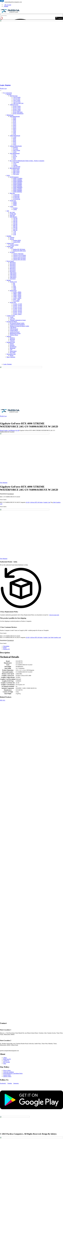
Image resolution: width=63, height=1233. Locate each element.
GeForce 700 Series (18, 253)
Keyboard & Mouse (12, 321)
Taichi (14, 152)
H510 (14, 126)
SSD (8, 211)
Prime (14, 155)
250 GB (15, 222)
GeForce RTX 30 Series (19, 258)
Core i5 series (16, 98)
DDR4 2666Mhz (17, 183)
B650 (14, 141)
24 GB (17, 430)
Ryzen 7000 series (18, 112)
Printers (12, 343)
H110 (14, 122)
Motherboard (10, 115)
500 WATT (13, 265)
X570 (14, 143)
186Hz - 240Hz (17, 293)
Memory (13, 430)
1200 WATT (13, 274)
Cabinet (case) (10, 243)
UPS (11, 349)
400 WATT (13, 262)
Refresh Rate (13, 290)
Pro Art (15, 156)
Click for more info (54, 615)
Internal (12, 239)
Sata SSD (12, 215)
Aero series (16, 162)
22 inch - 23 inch (17, 308)
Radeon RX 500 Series (19, 249)
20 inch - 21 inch (17, 307)
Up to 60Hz (16, 301)
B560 (14, 118)
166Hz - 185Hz (17, 295)
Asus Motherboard (15, 153)
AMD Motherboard (15, 135)
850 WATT (13, 271)
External (12, 237)
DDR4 (15, 203)
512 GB (15, 228)
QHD (14, 287)
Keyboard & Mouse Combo (17, 323)
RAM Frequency (14, 177)
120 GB (15, 218)
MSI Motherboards (15, 168)
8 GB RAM (16, 197)
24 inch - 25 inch (17, 309)
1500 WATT (13, 277)
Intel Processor (13, 95)
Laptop (15, 209)
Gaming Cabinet (14, 245)
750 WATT (13, 278)
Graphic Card (10, 246)
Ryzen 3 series (17, 106)
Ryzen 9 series (17, 110)
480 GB (15, 225)
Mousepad (12, 348)
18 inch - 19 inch (17, 305)
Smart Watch (13, 351)
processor (9, 94)
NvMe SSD (13, 214)
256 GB (15, 224)
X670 (14, 144)
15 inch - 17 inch (17, 304)
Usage (11, 206)
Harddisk (9, 236)
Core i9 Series (16, 101)
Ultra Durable (16, 166)
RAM (8, 175)
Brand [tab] (4, 647)
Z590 (14, 131)
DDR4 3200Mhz (17, 184)
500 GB (15, 227)
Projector (12, 345)
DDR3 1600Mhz (17, 180)
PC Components (7, 93)
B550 (14, 140)
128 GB (15, 219)
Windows (12, 338)
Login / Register (5, 85)
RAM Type (13, 200)
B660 (14, 119)
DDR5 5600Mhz (17, 190)
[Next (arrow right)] (60, 616)
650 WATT (13, 270)
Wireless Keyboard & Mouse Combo (19, 326)
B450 (14, 138)
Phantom (15, 147)
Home (1, 430)
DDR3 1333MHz (17, 178)
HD (14, 284)
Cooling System (11, 315)
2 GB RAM (16, 194)
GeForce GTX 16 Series (19, 256)
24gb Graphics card (56, 637)
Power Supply (10, 261)
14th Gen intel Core (18, 103)
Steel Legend (16, 150)
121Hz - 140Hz (17, 298)
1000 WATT (13, 273)
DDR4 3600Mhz (17, 186)
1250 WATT (13, 276)
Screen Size (13, 302)
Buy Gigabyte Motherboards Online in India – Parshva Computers (27, 160)
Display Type (13, 281)
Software (9, 336)
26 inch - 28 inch (17, 311)
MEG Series (16, 171)
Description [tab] (6, 646)
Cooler (11, 317)
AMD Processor (14, 104)
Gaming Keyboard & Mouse (17, 324)
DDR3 (15, 202)
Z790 (14, 134)
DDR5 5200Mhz (17, 188)
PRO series (16, 174)
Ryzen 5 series (17, 107)
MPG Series (16, 172)
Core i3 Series (16, 97)
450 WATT (13, 264)
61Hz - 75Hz (16, 299)
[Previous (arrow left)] (3, 616)
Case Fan (12, 318)
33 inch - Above (17, 314)
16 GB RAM (16, 199)
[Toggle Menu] (0, 90)
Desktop (15, 208)
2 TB (14, 233)
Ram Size (12, 193)
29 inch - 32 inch (17, 312)
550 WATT (13, 267)
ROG (14, 157)
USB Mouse (13, 327)
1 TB (14, 231)
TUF (14, 159)
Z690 (14, 132)
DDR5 (15, 205)
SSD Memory (13, 216)
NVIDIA (12, 252)
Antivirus (12, 340)
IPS (14, 283)
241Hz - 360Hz (17, 292)
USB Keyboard (14, 329)
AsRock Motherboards (16, 146)
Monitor (9, 280)
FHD (14, 286)
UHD (14, 289)
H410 (14, 125)
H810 (14, 129)
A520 (14, 137)
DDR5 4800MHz (17, 187)
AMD (11, 247)
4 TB (14, 234)
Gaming (15, 165)
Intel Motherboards (15, 116)
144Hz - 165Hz (17, 296)
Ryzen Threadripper (18, 113)
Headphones (13, 346)
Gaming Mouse (14, 330)
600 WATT (13, 268)
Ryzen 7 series (17, 109)
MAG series (16, 169)
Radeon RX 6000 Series (19, 250)
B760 (14, 121)
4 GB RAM (16, 196)
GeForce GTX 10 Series (19, 255)
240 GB (15, 221)
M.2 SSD (12, 212)
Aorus (14, 163)
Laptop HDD (16, 242)
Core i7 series (16, 100)
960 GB (15, 230)
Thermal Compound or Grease (18, 320)
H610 (14, 128)
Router (11, 355)
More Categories (11, 357)
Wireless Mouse (14, 335)
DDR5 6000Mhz (17, 191)
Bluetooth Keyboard (15, 333)
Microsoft (12, 339)
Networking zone (11, 354)
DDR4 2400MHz (17, 181)
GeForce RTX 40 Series (19, 259)
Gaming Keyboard (15, 332)
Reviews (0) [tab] (6, 649)
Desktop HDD (17, 240)
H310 (14, 124)
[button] (31, 360)
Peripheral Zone (11, 342)
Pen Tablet (12, 352)
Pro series (15, 149)
